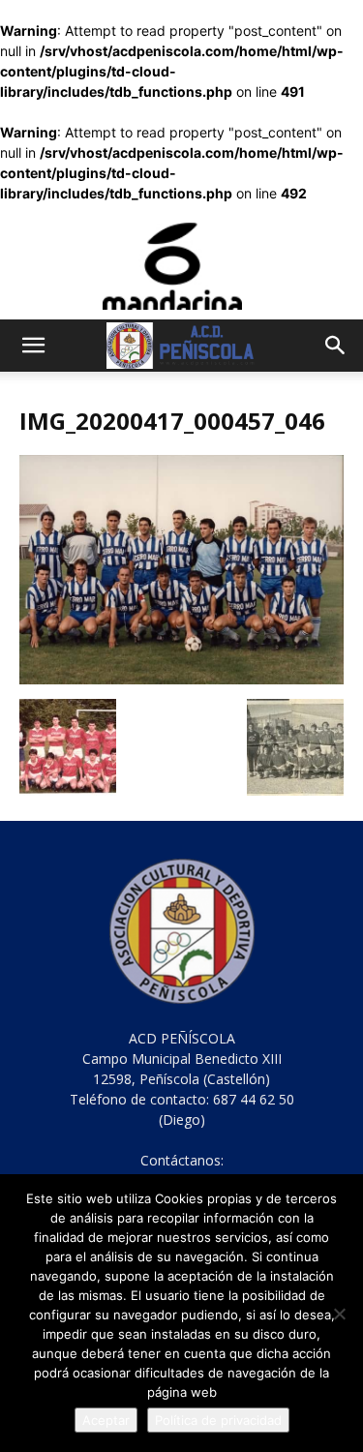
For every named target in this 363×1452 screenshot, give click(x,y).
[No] (338, 1313)
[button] (33, 345)
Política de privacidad (218, 1420)
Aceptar (106, 1420)
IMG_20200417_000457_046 (172, 421)
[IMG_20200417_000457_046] (181, 679)
